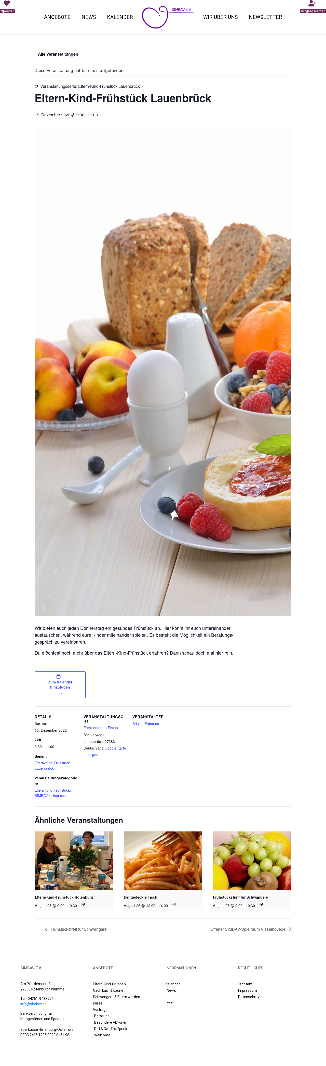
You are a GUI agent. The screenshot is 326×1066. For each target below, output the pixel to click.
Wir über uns (220, 17)
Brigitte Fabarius (145, 723)
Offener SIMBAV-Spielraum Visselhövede (248, 929)
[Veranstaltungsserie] (83, 904)
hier (218, 652)
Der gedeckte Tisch (140, 897)
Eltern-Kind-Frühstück (52, 790)
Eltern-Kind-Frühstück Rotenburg (64, 897)
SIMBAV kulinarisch (50, 795)
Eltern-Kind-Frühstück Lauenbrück (52, 765)
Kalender (120, 17)
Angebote (57, 17)
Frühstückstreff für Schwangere (240, 897)
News (89, 17)
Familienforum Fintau (101, 727)
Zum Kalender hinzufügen (60, 684)
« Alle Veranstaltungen (56, 54)
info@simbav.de (33, 1004)
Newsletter (265, 17)
